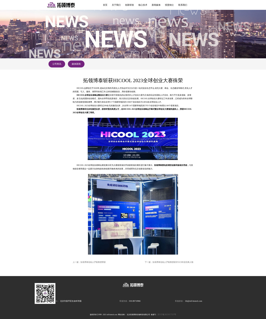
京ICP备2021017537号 (167, 314)
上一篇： (89, 262)
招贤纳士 (169, 5)
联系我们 (182, 5)
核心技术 (142, 5)
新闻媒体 (156, 5)
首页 (105, 5)
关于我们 (116, 5)
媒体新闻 (76, 64)
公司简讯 (56, 64)
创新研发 (129, 5)
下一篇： (169, 262)
